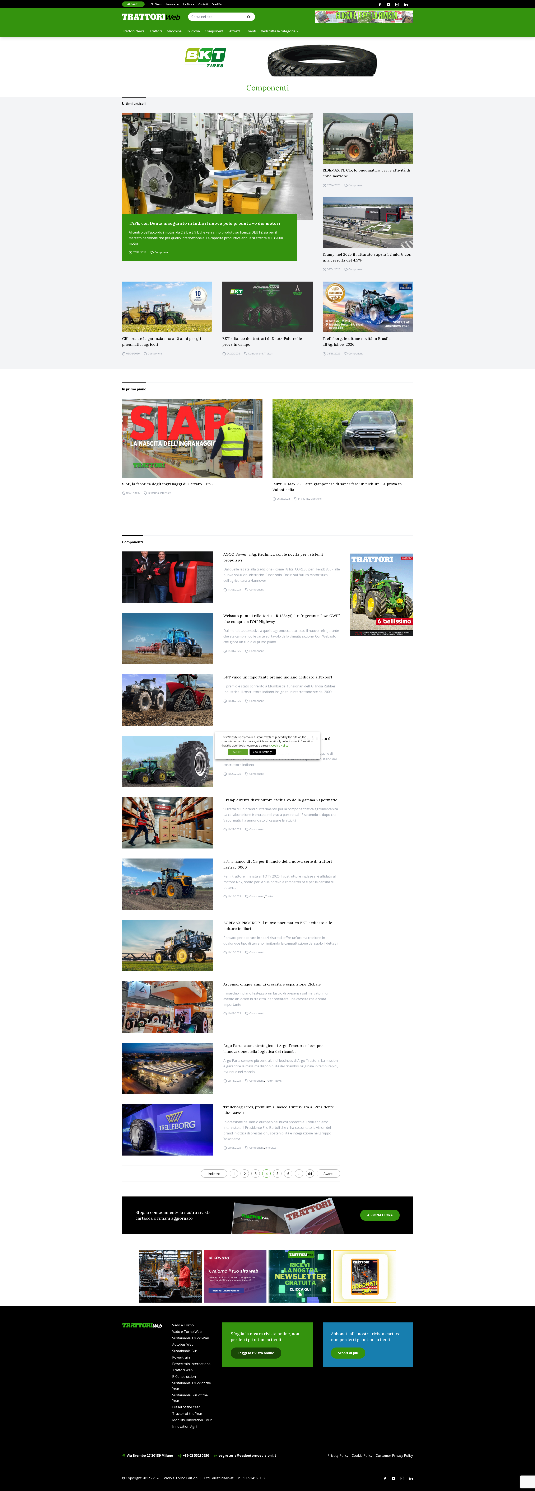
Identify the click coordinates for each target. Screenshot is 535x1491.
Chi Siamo (156, 4)
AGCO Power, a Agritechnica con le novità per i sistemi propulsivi (273, 557)
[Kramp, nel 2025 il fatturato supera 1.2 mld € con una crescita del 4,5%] (368, 222)
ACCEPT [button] (238, 752)
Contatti (203, 4)
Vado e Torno (183, 1325)
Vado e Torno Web (187, 1331)
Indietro (214, 1173)
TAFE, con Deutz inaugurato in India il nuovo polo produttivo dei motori (204, 223)
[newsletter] (300, 1276)
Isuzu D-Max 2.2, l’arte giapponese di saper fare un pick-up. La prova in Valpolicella (337, 486)
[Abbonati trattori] (364, 1276)
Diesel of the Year (186, 1407)
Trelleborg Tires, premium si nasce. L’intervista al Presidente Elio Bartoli (278, 1110)
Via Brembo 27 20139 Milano (149, 1455)
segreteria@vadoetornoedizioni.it (247, 1455)
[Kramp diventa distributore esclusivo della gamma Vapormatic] (167, 822)
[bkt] (267, 57)
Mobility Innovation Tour (192, 1420)
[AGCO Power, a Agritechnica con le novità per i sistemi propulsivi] (167, 577)
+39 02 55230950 (195, 1455)
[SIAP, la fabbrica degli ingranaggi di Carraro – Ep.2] (192, 438)
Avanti (328, 1173)
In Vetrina (153, 493)
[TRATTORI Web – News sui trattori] (151, 16)
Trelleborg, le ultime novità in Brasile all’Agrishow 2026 (357, 341)
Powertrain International (191, 1363)
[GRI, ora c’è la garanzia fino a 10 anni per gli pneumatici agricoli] (167, 307)
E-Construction (184, 1376)
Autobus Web (183, 1344)
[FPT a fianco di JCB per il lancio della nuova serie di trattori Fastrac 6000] (167, 884)
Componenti (214, 31)
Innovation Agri (184, 1426)
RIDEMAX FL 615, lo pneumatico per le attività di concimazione (366, 173)
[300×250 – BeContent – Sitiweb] (235, 1276)
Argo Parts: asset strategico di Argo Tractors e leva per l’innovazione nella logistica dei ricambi (273, 1048)
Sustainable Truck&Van (190, 1338)
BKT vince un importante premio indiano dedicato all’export (277, 677)
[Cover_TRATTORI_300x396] (381, 595)
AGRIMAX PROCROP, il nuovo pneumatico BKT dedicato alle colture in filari (277, 925)
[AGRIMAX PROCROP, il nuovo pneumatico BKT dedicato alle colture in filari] (167, 945)
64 (310, 1173)
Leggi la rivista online (256, 1353)
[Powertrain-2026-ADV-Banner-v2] (170, 1276)
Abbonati (133, 4)
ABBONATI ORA (380, 1215)
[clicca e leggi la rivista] (364, 16)
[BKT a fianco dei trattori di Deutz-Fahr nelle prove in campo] (267, 307)
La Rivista (188, 4)
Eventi (251, 31)
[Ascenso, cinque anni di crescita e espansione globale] (167, 1007)
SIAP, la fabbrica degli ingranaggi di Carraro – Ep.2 (168, 483)
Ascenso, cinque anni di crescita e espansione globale (272, 984)
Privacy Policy (337, 1455)
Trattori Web (182, 1370)
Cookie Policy (362, 1455)
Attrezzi (235, 31)
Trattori (155, 31)
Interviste (165, 493)
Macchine (174, 31)
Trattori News (133, 31)
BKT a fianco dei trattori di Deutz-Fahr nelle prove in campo (262, 341)
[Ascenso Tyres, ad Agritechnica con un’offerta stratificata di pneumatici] (167, 761)
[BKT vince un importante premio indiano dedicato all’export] (167, 700)
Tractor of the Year (187, 1413)
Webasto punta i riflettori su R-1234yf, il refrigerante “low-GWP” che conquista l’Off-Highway (281, 618)
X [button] (312, 737)
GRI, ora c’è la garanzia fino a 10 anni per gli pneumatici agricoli (161, 341)
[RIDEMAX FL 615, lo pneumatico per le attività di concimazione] (368, 138)
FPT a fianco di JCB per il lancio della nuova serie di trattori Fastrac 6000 (277, 864)
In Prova (193, 31)
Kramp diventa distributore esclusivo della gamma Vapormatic (280, 800)
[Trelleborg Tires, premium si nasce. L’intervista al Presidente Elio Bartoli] (167, 1130)
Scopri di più (348, 1353)
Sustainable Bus (184, 1351)
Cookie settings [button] (262, 752)
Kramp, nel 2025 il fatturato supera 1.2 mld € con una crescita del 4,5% (367, 257)
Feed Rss (217, 4)
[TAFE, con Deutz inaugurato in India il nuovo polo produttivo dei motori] (217, 166)
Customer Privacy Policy (394, 1455)
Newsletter (172, 4)
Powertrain (181, 1357)
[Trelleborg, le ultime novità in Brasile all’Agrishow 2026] (368, 307)
